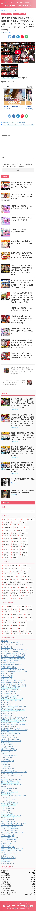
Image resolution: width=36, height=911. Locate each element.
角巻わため (15, 555)
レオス (19, 576)
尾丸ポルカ (17, 541)
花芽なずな (15, 633)
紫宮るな (15, 631)
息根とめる (23, 625)
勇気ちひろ (30, 582)
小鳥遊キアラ (6, 541)
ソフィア (25, 571)
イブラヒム (27, 568)
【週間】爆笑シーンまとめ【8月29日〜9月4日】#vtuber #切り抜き (22, 331)
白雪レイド (6, 631)
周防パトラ (23, 622)
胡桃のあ (29, 631)
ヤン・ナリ (13, 573)
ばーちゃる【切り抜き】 (19, 122)
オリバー (5, 571)
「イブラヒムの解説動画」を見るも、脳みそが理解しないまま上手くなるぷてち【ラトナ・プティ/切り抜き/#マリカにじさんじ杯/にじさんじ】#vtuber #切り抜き (22, 297)
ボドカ (5, 622)
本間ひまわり (6, 590)
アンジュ (18, 568)
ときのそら (15, 522)
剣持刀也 (11, 582)
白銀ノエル (15, 552)
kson (16, 606)
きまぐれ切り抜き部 (8, 122)
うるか (22, 609)
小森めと (15, 625)
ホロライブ (19, 527)
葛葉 (12, 595)
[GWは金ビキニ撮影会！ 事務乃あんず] (14, 97)
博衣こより (15, 533)
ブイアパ (29, 620)
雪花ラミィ (25, 555)
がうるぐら (31, 519)
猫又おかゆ (6, 549)
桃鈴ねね (25, 544)
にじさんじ (19, 124)
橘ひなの (5, 628)
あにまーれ (6, 609)
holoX (17, 519)
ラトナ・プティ (30, 124)
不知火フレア (21, 530)
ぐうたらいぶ (13, 611)
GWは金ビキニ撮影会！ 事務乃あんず (13, 106)
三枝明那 (5, 579)
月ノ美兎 (29, 587)
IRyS (23, 519)
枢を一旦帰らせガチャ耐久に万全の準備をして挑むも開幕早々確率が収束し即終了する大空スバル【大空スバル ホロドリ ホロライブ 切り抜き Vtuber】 (22, 451)
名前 (4, 157)
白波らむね (22, 628)
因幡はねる (6, 625)
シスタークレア (15, 571)
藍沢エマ (24, 633)
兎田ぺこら (6, 533)
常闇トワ (25, 541)
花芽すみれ (6, 633)
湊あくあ (25, 546)
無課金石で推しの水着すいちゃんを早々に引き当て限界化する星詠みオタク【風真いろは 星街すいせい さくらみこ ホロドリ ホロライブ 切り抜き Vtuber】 (23, 467)
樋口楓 (23, 590)
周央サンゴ (11, 584)
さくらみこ (6, 522)
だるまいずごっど (11, 124)
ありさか (15, 609)
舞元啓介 (5, 595)
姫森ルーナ (15, 538)
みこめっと (6, 617)
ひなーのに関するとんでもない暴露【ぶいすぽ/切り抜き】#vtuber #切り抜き (22, 196)
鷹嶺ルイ (15, 557)
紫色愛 (22, 631)
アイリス (24, 522)
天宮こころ (6, 587)
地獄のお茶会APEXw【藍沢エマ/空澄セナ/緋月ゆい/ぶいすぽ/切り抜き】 (22, 243)
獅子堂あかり (14, 593)
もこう (14, 617)
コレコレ (12, 620)
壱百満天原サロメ (21, 584)
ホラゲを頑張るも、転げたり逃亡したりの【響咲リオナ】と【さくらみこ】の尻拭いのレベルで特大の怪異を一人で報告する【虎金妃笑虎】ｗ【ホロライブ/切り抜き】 (22, 403)
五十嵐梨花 (21, 579)
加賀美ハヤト (20, 582)
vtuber (4, 124)
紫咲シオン (6, 555)
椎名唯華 (16, 590)
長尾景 (26, 595)
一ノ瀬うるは (13, 622)
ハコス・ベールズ (8, 527)
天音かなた (6, 538)
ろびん (5, 620)
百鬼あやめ (25, 552)
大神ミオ (13, 535)
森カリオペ (6, 546)
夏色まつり (25, 533)
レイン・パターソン (8, 576)
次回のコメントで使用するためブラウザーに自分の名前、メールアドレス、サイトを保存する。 (17, 165)
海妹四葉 (30, 590)
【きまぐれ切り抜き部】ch (9, 78)
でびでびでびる (13, 565)
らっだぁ (28, 617)
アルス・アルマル (8, 568)
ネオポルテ (21, 620)
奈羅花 (14, 587)
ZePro (29, 606)
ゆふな (21, 617)
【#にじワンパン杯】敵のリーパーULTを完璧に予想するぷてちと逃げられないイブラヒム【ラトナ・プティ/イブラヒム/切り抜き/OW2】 (21, 270)
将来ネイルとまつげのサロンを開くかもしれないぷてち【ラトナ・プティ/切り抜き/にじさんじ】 (21, 355)
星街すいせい (16, 544)
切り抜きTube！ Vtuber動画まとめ (18, 6)
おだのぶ (29, 609)
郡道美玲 (19, 595)
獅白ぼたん (15, 549)
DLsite (30, 87)
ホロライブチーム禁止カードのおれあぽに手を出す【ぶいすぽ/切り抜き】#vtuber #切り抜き (22, 185)
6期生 (11, 519)
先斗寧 (29, 579)
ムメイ (27, 527)
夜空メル (5, 535)
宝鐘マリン (25, 538)
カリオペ (21, 524)
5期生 (5, 519)
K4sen (10, 606)
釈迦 (31, 633)
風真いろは (6, 557)
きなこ (5, 611)
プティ (24, 124)
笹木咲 (31, 593)
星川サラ (21, 587)
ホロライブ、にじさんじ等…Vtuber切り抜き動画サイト (18, 903)
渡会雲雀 (5, 593)
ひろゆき (27, 614)
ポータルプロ (7, 108)
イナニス (13, 524)
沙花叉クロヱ (16, 546)
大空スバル (22, 535)
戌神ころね (6, 544)
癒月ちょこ (25, 549)
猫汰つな (13, 628)
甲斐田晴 (24, 593)
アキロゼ (5, 524)
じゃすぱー (6, 614)
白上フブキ (6, 552)
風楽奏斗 (15, 598)
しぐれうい (23, 611)
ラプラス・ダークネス (9, 530)
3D (4, 606)
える (4, 565)
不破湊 (13, 579)
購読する (6, 502)
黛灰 (22, 598)
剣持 (4, 582)
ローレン (26, 576)
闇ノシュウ (6, 598)
